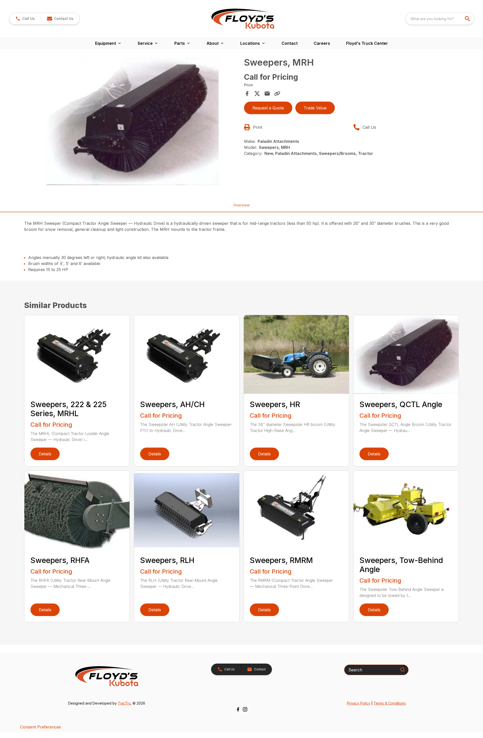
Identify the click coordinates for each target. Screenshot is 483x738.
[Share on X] (257, 94)
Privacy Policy (358, 703)
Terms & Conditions (390, 703)
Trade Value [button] (315, 107)
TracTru (124, 703)
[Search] (402, 669)
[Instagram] (245, 709)
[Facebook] (237, 709)
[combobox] (440, 19)
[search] (468, 18)
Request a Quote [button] (268, 107)
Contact (289, 43)
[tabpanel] (132, 122)
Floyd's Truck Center (367, 43)
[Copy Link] (277, 94)
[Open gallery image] (132, 121)
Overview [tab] (241, 205)
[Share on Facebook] (247, 94)
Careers (322, 43)
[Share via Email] (267, 94)
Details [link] (45, 453)
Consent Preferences (40, 726)
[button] (25, 18)
